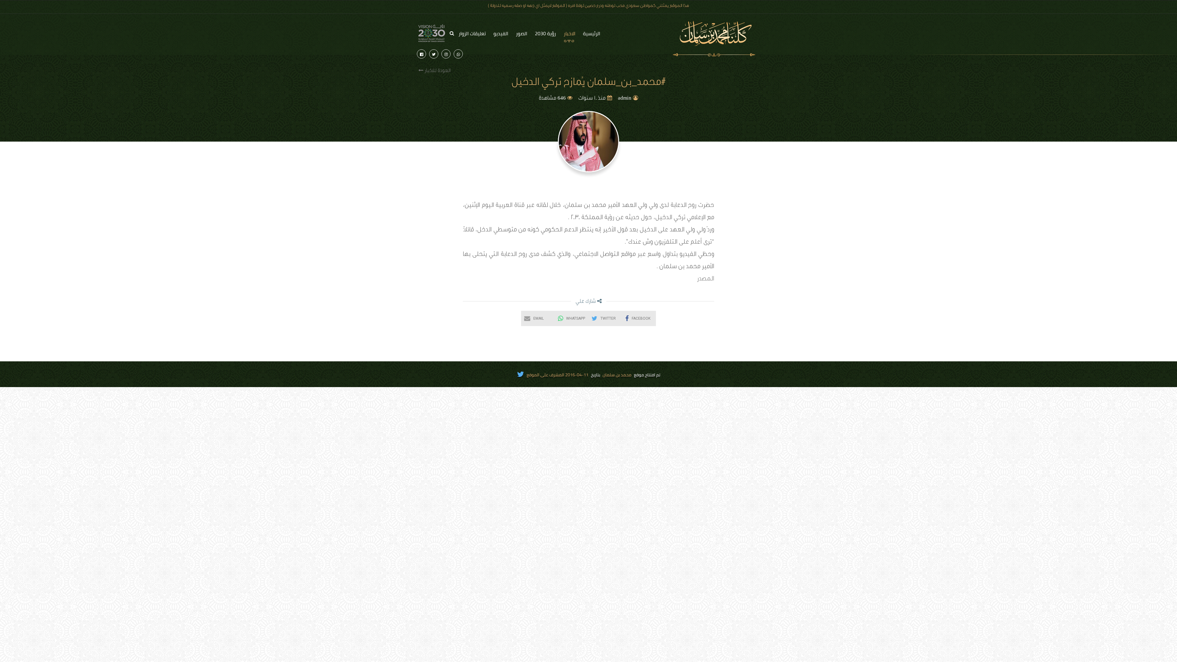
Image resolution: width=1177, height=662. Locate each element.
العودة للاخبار (437, 71)
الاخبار (569, 33)
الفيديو (500, 33)
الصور (521, 33)
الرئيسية (591, 33)
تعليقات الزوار (472, 33)
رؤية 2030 (545, 33)
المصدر (705, 279)
